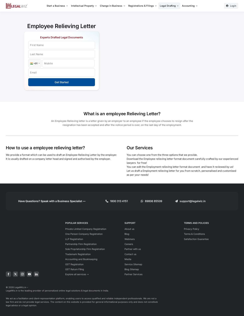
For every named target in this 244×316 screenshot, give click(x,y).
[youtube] (29, 274)
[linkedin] (36, 274)
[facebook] (8, 274)
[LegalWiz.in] (17, 4)
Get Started (62, 82)
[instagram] (22, 274)
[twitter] (15, 274)
